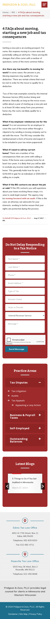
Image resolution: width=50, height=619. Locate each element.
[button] (7, 486)
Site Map (23, 614)
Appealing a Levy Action (28, 405)
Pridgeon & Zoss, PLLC (19, 4)
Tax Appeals (18, 400)
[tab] (25, 382)
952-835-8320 (30, 540)
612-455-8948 (30, 574)
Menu (44, 5)
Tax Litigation (18, 391)
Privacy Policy (35, 614)
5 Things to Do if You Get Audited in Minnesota (24, 480)
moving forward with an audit (20, 198)
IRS (4, 220)
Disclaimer (13, 614)
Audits (14, 395)
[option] (25, 484)
